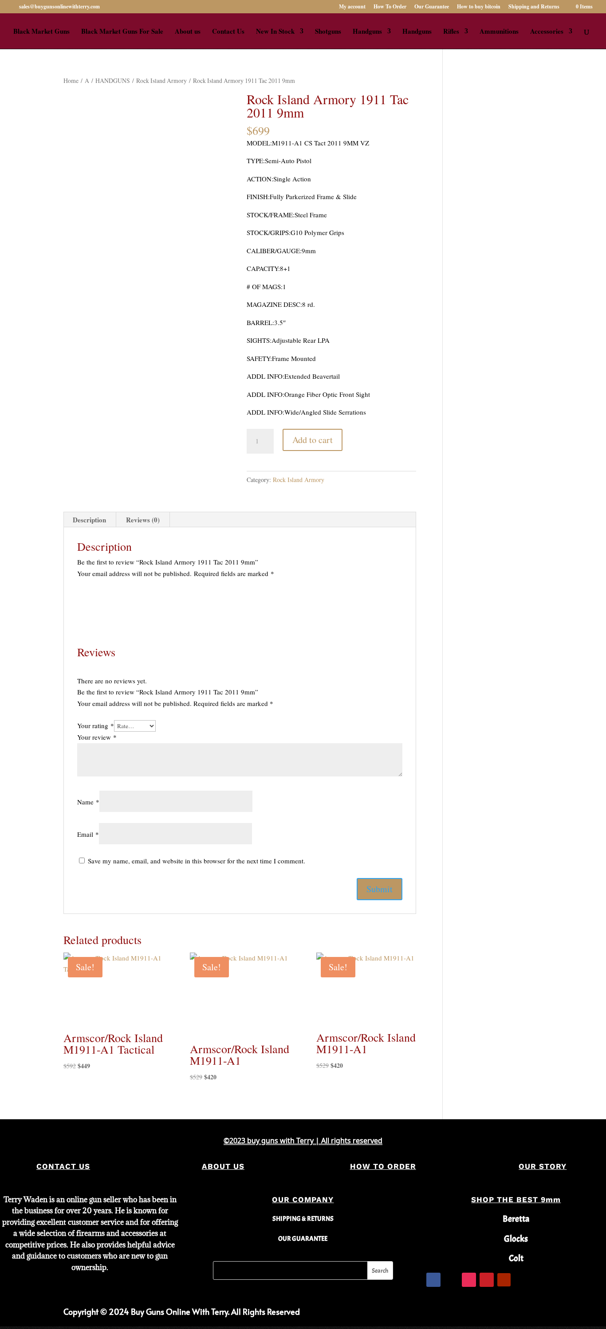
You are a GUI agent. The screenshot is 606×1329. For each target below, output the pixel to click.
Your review (97, 737)
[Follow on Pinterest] (487, 1280)
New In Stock (275, 32)
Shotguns (328, 32)
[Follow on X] (451, 1280)
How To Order (390, 7)
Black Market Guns (41, 32)
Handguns (367, 32)
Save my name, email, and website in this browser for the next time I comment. (196, 860)
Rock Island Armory (161, 80)
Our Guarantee (431, 7)
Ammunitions (499, 32)
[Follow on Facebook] (433, 1280)
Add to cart (312, 440)
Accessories (546, 32)
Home (71, 80)
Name (88, 801)
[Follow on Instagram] (469, 1280)
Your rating (95, 725)
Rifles (451, 32)
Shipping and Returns (533, 7)
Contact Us (228, 32)
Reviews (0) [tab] (143, 520)
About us (188, 32)
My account (352, 7)
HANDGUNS (112, 80)
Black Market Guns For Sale (122, 32)
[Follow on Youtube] (504, 1279)
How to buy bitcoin (478, 7)
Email (88, 834)
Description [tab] (89, 520)
